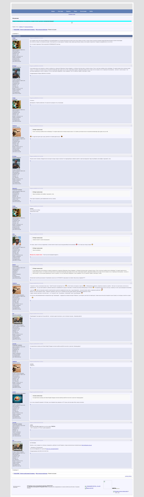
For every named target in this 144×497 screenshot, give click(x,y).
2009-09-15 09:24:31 (39, 125)
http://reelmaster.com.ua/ (87, 445)
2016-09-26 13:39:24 (39, 361)
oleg (13, 234)
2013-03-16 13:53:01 (39, 313)
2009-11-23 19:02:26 (39, 234)
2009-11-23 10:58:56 (39, 206)
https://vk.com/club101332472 (52, 448)
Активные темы (72, 14)
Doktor (14, 264)
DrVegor (14, 66)
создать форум (128, 476)
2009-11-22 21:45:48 (39, 156)
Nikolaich (14, 188)
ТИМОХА (14, 126)
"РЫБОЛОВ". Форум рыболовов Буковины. (24, 29)
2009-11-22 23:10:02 (39, 188)
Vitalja (13, 38)
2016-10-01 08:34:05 (39, 440)
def (13, 313)
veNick (14, 392)
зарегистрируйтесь (29, 26)
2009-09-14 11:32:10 (39, 38)
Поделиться (32, 38)
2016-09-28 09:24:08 (39, 422)
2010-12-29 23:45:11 (39, 264)
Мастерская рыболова (41, 29)
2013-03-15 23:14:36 (39, 283)
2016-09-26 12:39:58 (39, 343)
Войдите (21, 26)
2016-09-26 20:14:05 (39, 392)
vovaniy (14, 343)
